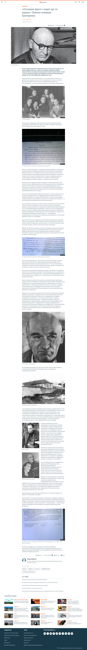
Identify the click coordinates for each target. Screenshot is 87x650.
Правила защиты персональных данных (33, 645)
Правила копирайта (28, 637)
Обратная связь (27, 640)
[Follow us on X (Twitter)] (47, 633)
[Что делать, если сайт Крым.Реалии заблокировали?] (62, 622)
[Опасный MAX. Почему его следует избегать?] (35, 622)
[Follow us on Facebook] (45, 633)
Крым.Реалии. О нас (28, 633)
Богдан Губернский (26, 19)
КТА (79, 2)
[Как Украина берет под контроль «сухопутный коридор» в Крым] (8, 601)
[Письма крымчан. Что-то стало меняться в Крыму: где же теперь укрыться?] (8, 615)
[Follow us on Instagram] (54, 633)
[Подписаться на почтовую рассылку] (72, 633)
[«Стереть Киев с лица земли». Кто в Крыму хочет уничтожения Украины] (35, 601)
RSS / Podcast (7, 642)
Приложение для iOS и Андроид (11, 635)
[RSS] (66, 633)
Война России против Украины (21, 599)
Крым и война (44, 599)
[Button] (51, 25)
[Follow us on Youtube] (51, 633)
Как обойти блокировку (9, 645)
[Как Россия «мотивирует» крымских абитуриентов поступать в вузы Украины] (62, 601)
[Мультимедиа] (83, 2)
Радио (5, 640)
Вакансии (26, 642)
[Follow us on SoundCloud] (63, 633)
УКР (76, 2)
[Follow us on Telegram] (60, 633)
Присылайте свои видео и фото (11, 633)
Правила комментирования (30, 635)
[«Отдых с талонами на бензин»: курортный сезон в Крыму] (35, 608)
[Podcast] (69, 633)
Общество (25, 6)
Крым (68, 613)
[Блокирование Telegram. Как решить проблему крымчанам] (8, 622)
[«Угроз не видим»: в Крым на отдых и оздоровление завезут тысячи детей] (35, 615)
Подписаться (7, 637)
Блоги (15, 613)
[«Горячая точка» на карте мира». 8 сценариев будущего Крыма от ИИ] (62, 615)
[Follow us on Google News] (57, 633)
